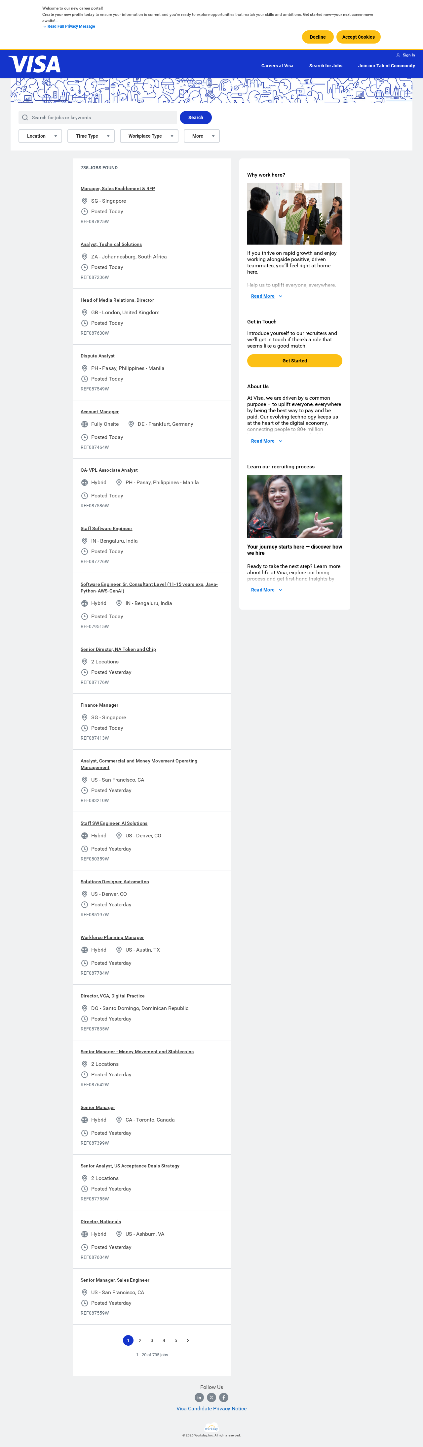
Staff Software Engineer (107, 528)
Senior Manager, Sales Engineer (115, 1280)
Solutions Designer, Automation (115, 881)
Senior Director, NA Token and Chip (118, 649)
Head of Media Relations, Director (117, 300)
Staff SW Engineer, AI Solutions (114, 823)
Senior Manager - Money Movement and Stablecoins (137, 1051)
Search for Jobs (325, 65)
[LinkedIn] (199, 1397)
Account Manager (100, 411)
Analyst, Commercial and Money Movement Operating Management (139, 764)
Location (36, 136)
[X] (211, 1397)
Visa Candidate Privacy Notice (211, 1408)
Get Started (295, 360)
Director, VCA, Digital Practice (113, 995)
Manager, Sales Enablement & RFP (118, 188)
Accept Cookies (358, 37)
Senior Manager (98, 1107)
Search (195, 117)
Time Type (87, 136)
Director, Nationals (101, 1221)
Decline (318, 37)
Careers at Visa (277, 65)
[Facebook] (223, 1397)
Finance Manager (100, 705)
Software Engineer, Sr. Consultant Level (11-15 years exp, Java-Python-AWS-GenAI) (149, 587)
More (197, 136)
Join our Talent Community (386, 65)
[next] (187, 1340)
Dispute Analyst (98, 355)
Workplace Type (145, 136)
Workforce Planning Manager (112, 937)
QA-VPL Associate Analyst (109, 470)
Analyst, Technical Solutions (111, 244)
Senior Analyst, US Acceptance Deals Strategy (130, 1165)
